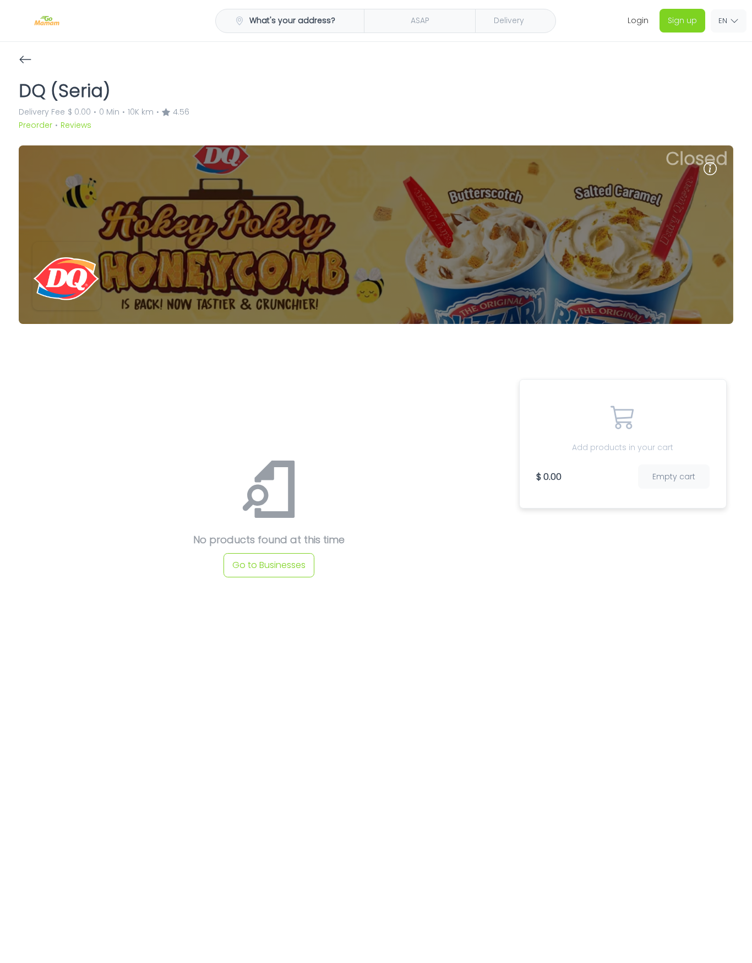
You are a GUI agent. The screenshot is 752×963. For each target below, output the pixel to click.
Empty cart (678, 465)
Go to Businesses (269, 555)
